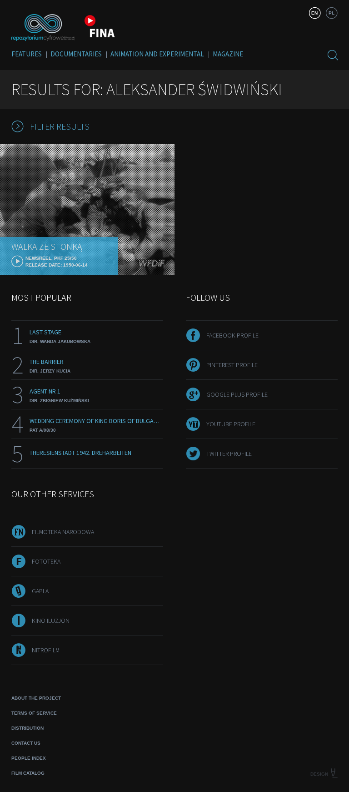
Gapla (40, 591)
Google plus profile (237, 394)
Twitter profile (229, 453)
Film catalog (28, 773)
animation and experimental (157, 54)
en (314, 12)
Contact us (25, 743)
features (26, 54)
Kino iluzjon (51, 620)
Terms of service (34, 713)
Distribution (27, 728)
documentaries (76, 54)
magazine (228, 54)
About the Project (36, 698)
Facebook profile (232, 335)
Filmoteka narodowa (63, 532)
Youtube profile (230, 424)
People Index (28, 758)
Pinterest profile (232, 365)
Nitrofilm (46, 650)
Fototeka (46, 561)
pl (331, 12)
